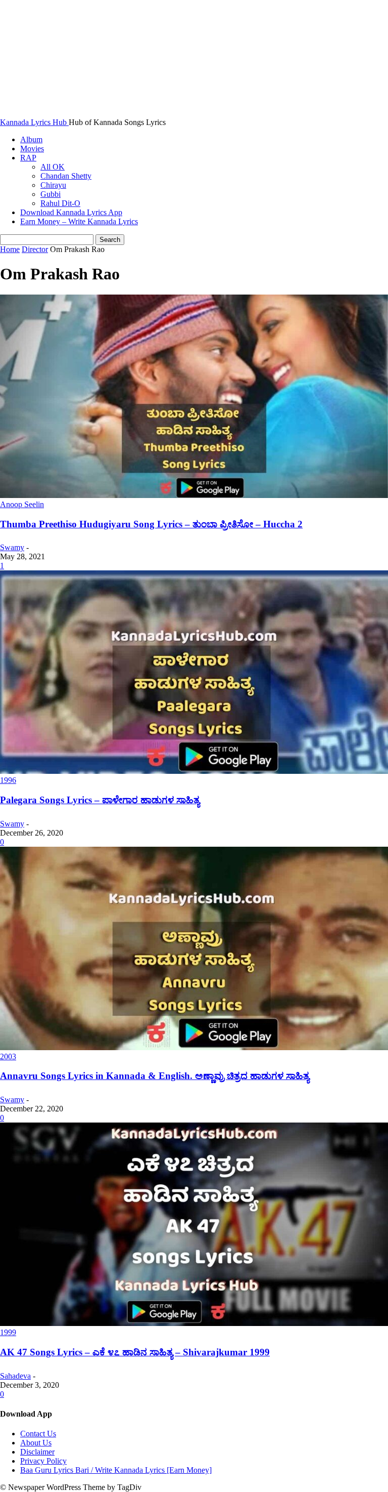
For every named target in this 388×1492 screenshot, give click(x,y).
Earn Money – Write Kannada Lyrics (79, 221)
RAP (28, 157)
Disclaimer (37, 1451)
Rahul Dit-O (60, 203)
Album (31, 139)
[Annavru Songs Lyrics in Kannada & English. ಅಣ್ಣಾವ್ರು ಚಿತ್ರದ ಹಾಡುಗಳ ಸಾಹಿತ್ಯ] (194, 1047)
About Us (36, 1442)
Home (10, 249)
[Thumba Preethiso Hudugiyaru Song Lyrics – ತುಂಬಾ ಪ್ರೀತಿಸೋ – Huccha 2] (194, 495)
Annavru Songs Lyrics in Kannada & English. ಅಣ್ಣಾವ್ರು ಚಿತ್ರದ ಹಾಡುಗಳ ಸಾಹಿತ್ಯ (154, 1075)
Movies (32, 148)
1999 (8, 1332)
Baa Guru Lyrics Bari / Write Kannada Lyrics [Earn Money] (116, 1470)
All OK (52, 166)
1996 (8, 780)
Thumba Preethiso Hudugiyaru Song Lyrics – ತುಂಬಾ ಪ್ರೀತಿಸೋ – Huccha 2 (151, 524)
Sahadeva (15, 1376)
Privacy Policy (43, 1461)
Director (35, 249)
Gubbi (50, 194)
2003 (8, 1056)
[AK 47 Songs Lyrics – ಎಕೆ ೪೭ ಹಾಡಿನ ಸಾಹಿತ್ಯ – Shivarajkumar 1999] (194, 1323)
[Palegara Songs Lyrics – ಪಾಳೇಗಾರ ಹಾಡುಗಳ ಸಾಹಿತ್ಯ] (194, 771)
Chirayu (53, 185)
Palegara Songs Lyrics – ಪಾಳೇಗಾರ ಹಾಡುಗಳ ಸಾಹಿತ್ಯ (100, 800)
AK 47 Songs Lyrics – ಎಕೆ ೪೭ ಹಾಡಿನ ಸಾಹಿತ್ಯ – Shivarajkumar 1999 (135, 1352)
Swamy (12, 547)
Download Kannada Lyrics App (71, 212)
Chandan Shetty (65, 176)
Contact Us (38, 1433)
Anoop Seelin (22, 504)
